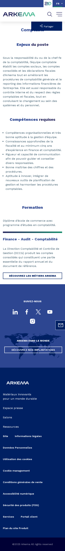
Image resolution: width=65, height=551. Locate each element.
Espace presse (13, 408)
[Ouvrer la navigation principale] (59, 14)
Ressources (11, 426)
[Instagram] (32, 321)
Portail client (29, 516)
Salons (7, 417)
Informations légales (28, 436)
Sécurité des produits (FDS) (21, 505)
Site (5, 436)
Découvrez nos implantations (33, 349)
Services (8, 516)
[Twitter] (38, 312)
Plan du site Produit (15, 528)
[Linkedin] (15, 312)
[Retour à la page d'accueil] (19, 14)
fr (57, 3)
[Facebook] (27, 312)
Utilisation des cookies (17, 459)
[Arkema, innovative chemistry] (17, 386)
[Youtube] (50, 312)
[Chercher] (50, 14)
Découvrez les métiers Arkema (32, 275)
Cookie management (16, 470)
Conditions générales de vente (23, 482)
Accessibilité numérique (18, 493)
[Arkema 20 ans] (48, 6)
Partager (48, 26)
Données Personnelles (17, 447)
